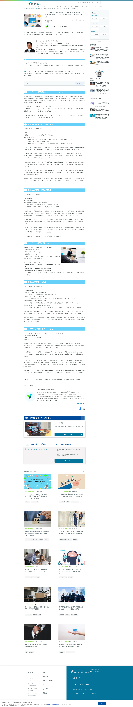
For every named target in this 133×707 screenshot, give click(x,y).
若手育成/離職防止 (95, 15)
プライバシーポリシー (89, 689)
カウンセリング (34, 501)
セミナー (88, 6)
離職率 (67, 501)
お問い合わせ (80, 689)
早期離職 (41, 539)
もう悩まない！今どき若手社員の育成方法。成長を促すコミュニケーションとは (36, 570)
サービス (95, 6)
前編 (25, 71)
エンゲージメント (94, 23)
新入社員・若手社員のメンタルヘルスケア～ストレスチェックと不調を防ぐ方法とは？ (71, 571)
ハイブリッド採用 (81, 20)
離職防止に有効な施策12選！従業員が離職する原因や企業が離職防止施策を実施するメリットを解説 (37, 533)
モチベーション (74, 501)
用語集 (101, 6)
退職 (26, 652)
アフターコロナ (64, 20)
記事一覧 (30, 672)
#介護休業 (104, 34)
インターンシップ (72, 20)
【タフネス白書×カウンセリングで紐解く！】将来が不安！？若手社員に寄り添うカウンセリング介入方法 (37, 496)
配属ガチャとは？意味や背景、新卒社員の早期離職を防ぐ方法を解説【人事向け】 (71, 645)
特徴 (40, 614)
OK (102, 703)
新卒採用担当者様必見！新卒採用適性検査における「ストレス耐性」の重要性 (71, 608)
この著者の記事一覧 (79, 403)
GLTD (29, 680)
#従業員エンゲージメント (95, 28)
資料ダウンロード (79, 6)
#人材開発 (104, 26)
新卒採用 (62, 614)
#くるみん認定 (95, 34)
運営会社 (75, 689)
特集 (65, 6)
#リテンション (95, 18)
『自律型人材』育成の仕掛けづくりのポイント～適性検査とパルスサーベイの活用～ (71, 495)
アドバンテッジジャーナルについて (83, 2)
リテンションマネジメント (31, 539)
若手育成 (70, 577)
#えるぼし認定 (95, 36)
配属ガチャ (62, 652)
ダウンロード (68, 461)
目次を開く (79, 83)
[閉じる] (130, 703)
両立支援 (93, 31)
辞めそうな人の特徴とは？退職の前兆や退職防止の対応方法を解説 (37, 608)
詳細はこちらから (69, 434)
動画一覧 (70, 6)
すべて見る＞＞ (81, 471)
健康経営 (30, 678)
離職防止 (46, 539)
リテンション (28, 614)
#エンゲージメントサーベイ (95, 26)
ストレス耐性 (74, 614)
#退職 (104, 18)
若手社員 (27, 501)
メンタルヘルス (63, 577)
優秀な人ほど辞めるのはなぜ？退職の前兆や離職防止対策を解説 (37, 645)
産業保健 (30, 690)
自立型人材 (62, 501)
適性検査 (67, 614)
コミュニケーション (29, 577)
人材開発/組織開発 (33, 685)
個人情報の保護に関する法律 (53, 704)
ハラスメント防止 (32, 688)
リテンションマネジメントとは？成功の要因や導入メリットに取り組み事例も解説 (71, 533)
